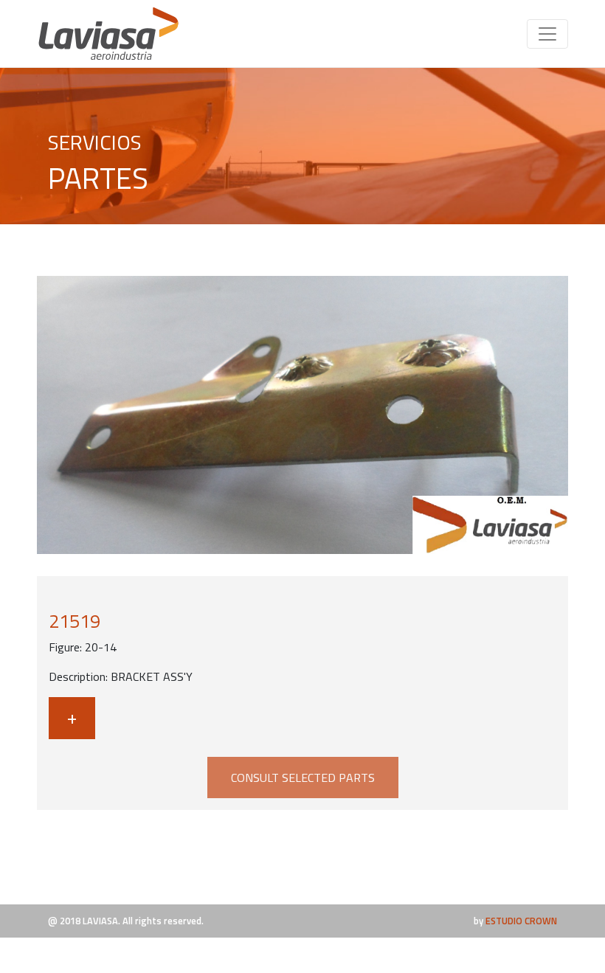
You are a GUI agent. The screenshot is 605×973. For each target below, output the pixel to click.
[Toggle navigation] (547, 34)
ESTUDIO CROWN (521, 920)
